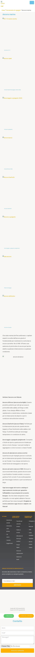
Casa (3, 10)
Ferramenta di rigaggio (13, 10)
